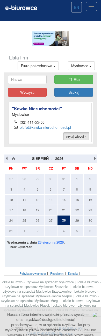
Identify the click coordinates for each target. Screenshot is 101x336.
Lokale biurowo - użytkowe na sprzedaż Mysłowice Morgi (50, 298)
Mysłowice (80, 65)
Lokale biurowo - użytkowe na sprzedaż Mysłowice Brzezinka (53, 284)
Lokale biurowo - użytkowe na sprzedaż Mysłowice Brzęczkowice (49, 289)
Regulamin (56, 273)
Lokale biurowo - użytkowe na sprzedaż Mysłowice (37, 282)
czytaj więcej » (76, 136)
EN (76, 7)
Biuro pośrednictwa (37, 65)
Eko (77, 79)
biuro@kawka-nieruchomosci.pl (45, 127)
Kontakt (73, 273)
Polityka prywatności (33, 273)
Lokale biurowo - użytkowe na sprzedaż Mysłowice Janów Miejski (50, 293)
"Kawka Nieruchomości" (37, 108)
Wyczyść (27, 92)
